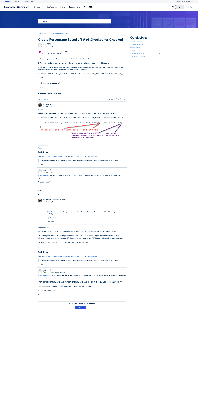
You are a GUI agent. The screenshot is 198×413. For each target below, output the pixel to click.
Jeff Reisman (47, 104)
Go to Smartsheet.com (185, 1)
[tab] (42, 93)
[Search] (173, 7)
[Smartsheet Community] (17, 7)
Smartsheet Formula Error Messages (84, 156)
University (29, 1)
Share (40, 78)
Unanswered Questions (145, 53)
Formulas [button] (41, 87)
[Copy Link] (52, 47)
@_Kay (40, 109)
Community (8, 1)
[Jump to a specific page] (124, 99)
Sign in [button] (80, 307)
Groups (132, 51)
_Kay (44, 44)
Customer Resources (137, 45)
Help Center (19, 1)
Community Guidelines (137, 56)
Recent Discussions (136, 42)
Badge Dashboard (135, 48)
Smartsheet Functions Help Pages (54, 156)
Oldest (46, 99)
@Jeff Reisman (43, 175)
